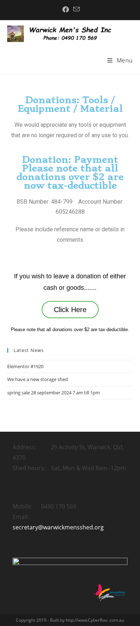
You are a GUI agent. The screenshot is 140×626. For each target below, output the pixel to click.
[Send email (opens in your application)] (75, 9)
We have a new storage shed (37, 379)
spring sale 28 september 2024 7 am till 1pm (53, 392)
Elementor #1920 (25, 366)
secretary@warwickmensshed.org (58, 527)
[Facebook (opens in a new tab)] (65, 9)
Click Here (70, 310)
